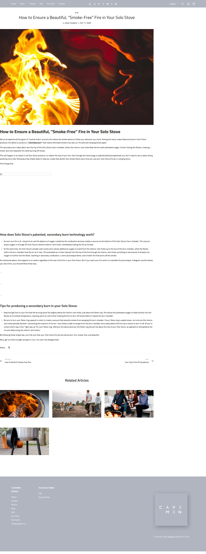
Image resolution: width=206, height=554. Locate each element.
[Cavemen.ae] (103, 3)
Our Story (51, 3)
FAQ (41, 3)
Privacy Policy (44, 497)
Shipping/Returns (18, 523)
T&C (40, 493)
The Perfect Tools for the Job (119, 421)
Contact (62, 3)
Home (13, 3)
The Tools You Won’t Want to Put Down (72, 421)
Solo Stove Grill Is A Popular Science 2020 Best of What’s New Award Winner (23, 461)
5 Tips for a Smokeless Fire (13, 421)
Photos (33, 3)
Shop (22, 3)
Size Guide (15, 519)
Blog (76, 12)
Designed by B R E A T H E (178, 537)
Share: (2, 347)
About (13, 497)
